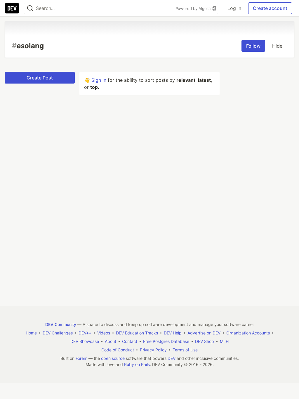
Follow (253, 46)
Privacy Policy (153, 349)
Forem (81, 358)
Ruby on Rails (137, 364)
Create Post (40, 78)
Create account (270, 8)
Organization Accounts (248, 332)
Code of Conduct (117, 349)
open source (113, 358)
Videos (103, 332)
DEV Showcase (84, 341)
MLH (224, 341)
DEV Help (173, 332)
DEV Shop (204, 341)
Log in (234, 8)
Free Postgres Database (166, 341)
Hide (277, 46)
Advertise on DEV (203, 332)
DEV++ (85, 332)
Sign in (98, 80)
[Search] (30, 8)
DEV (171, 358)
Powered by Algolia (193, 8)
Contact (129, 341)
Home (31, 332)
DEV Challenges (58, 332)
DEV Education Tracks (137, 332)
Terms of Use (185, 349)
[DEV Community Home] (12, 8)
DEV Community (60, 324)
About (110, 341)
